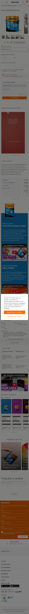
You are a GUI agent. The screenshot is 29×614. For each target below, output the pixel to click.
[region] (14, 307)
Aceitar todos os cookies (14, 312)
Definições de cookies (14, 316)
